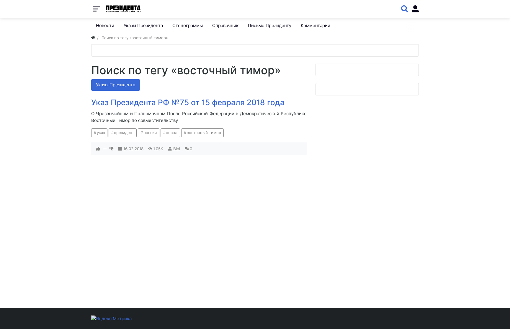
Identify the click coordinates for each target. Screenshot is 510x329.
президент (124, 132)
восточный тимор (204, 132)
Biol (176, 148)
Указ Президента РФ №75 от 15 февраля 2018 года (188, 102)
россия (150, 132)
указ (101, 132)
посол (171, 132)
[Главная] (93, 37)
